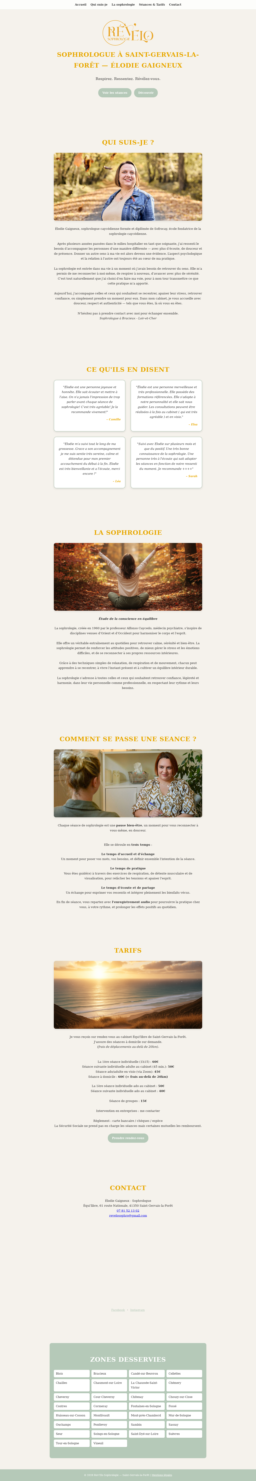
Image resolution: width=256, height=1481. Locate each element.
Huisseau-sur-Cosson (70, 1415)
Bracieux (100, 1373)
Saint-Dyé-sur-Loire (144, 1434)
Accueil (80, 4)
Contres (61, 1406)
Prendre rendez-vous (128, 1138)
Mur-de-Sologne (180, 1415)
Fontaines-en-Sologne (146, 1406)
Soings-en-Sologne (106, 1434)
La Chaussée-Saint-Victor (144, 1385)
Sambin (136, 1424)
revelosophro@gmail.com (128, 1215)
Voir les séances (114, 92)
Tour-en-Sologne (67, 1443)
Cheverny (62, 1397)
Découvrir (146, 92)
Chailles (61, 1382)
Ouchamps (63, 1424)
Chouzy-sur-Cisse (180, 1397)
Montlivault (102, 1415)
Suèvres (174, 1434)
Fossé (172, 1406)
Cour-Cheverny (104, 1397)
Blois (59, 1373)
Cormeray (101, 1406)
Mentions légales (162, 1475)
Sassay (173, 1424)
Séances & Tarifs (152, 4)
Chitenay (137, 1397)
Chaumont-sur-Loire (108, 1382)
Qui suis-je (99, 4)
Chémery (175, 1382)
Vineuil (98, 1443)
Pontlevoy (100, 1424)
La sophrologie (123, 4)
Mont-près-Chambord (146, 1415)
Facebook (118, 1310)
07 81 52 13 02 (128, 1210)
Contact (175, 4)
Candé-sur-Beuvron (144, 1373)
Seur (59, 1434)
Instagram (137, 1310)
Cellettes (175, 1373)
